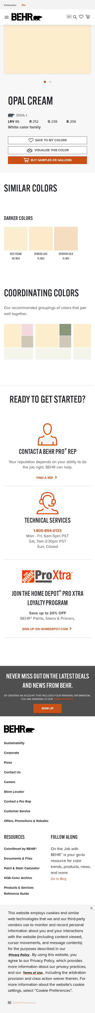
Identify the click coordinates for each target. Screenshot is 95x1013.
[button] (22, 1002)
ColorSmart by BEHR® (20, 848)
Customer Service (17, 811)
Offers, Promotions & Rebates (26, 820)
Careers (9, 782)
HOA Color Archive (18, 877)
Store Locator (14, 791)
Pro (24, 5)
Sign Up (48, 708)
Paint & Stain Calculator (22, 868)
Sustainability (14, 743)
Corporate (11, 752)
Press (8, 762)
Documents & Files (18, 858)
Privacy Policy (63, 699)
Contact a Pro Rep (17, 801)
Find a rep (44, 478)
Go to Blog (58, 878)
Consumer (10, 5)
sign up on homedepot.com (45, 629)
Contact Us (12, 772)
